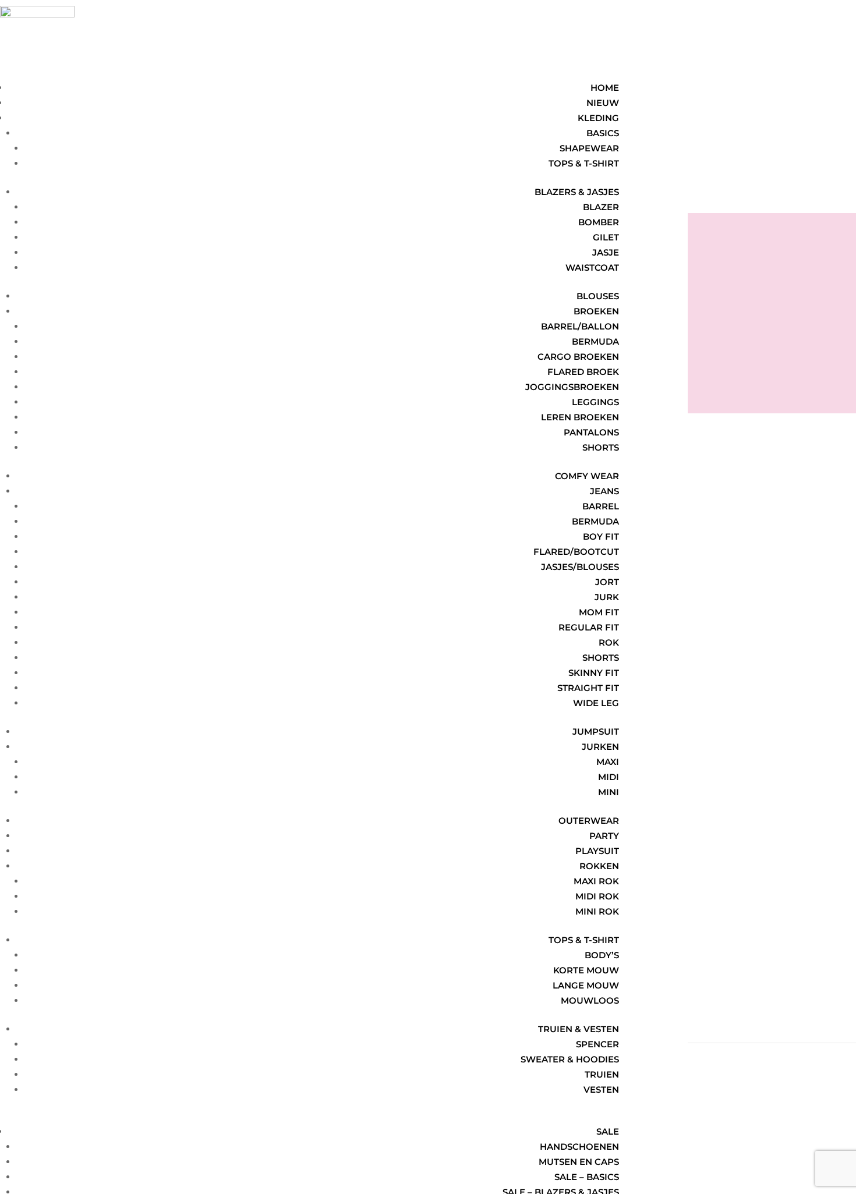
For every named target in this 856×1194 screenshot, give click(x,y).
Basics (602, 133)
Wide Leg (596, 702)
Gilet (606, 237)
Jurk (607, 597)
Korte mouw (586, 970)
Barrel (600, 506)
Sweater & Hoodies (570, 1059)
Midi (608, 776)
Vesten (601, 1089)
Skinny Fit (593, 672)
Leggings (595, 402)
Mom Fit (599, 612)
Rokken (599, 865)
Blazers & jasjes (577, 191)
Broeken (596, 311)
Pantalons (591, 432)
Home (604, 87)
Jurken (600, 746)
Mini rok (597, 911)
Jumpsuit (595, 731)
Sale (607, 1131)
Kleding (598, 117)
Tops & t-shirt (584, 163)
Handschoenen (579, 1146)
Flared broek (583, 371)
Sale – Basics (586, 1176)
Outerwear (588, 820)
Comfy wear (587, 475)
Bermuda (595, 341)
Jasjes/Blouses (580, 566)
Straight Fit (588, 687)
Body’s (602, 955)
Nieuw (602, 102)
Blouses (597, 296)
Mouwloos (590, 1000)
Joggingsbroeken (572, 386)
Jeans (604, 491)
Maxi (607, 761)
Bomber (598, 222)
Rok (609, 642)
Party (604, 835)
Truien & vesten (578, 1028)
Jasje (605, 252)
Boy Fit (601, 536)
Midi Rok (597, 896)
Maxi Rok (596, 881)
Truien (602, 1074)
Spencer (597, 1044)
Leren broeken (580, 417)
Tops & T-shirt (584, 939)
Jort (607, 581)
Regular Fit (588, 627)
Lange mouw (586, 985)
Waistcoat (592, 267)
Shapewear (589, 148)
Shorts (600, 447)
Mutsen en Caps (579, 1161)
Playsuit (597, 850)
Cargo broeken (578, 356)
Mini (608, 792)
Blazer (601, 206)
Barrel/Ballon (580, 326)
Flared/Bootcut (576, 551)
